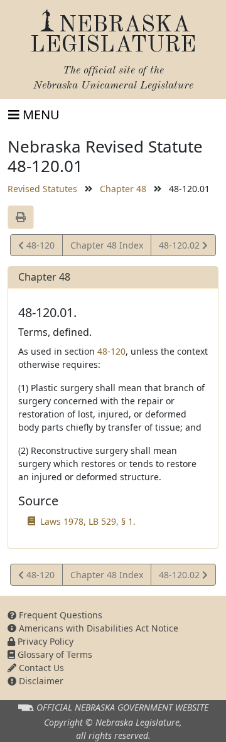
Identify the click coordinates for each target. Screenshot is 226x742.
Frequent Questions (59, 615)
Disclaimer (39, 681)
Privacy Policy (44, 641)
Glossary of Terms (53, 654)
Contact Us (40, 668)
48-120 (39, 247)
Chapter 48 (123, 189)
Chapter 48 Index (106, 245)
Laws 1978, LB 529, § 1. (88, 521)
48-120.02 (180, 247)
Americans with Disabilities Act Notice (97, 628)
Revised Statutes (42, 189)
